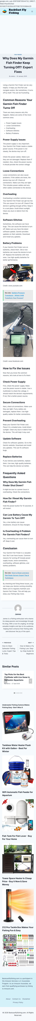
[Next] (30, 681)
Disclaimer (26, 999)
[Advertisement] (18, 34)
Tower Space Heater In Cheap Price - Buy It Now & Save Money (17, 881)
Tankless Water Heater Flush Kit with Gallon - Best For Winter (16, 748)
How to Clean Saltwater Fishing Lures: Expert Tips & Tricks (9, 648)
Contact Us (16, 999)
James (13, 76)
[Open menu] (32, 11)
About (8, 999)
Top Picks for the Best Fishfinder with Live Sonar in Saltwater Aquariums (17, 677)
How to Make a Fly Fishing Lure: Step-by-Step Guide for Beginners (27, 648)
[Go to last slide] (5, 681)
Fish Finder (18, 54)
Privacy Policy (18, 1002)
